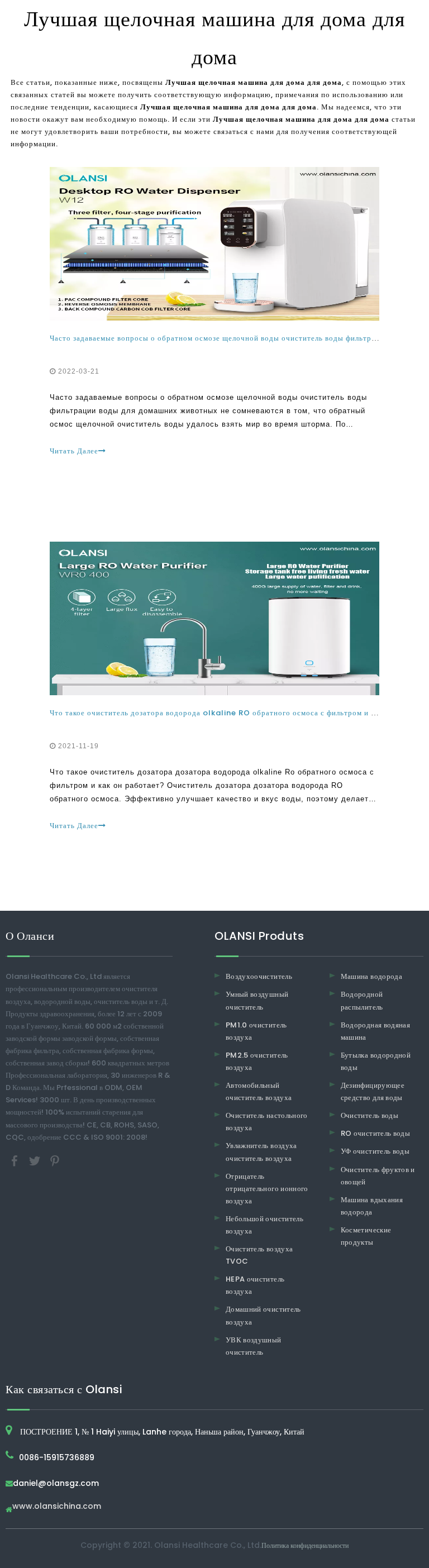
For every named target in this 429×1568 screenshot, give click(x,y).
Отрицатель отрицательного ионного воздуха (267, 1188)
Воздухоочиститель (259, 976)
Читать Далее (74, 451)
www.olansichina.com (56, 1507)
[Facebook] (16, 1160)
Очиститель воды (369, 1115)
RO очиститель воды (375, 1133)
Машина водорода (371, 976)
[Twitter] (36, 1160)
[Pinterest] (55, 1160)
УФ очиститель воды (375, 1151)
